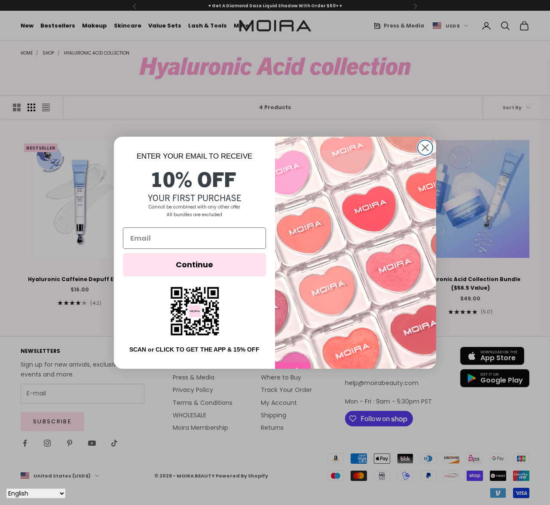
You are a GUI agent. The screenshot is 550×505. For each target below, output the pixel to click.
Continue (194, 264)
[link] (194, 311)
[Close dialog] (425, 147)
